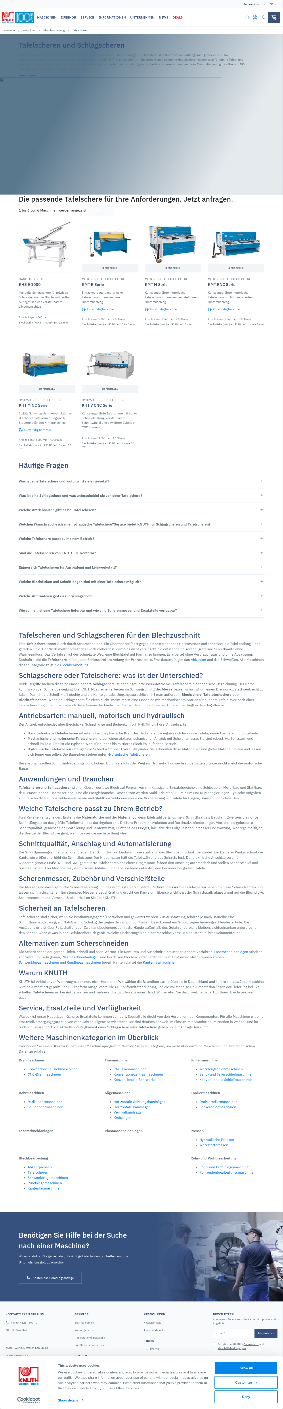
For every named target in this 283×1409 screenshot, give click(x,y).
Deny (246, 1397)
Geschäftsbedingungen (232, 1348)
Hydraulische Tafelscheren (128, 754)
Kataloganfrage (152, 1322)
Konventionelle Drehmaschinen (53, 1069)
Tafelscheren (38, 1172)
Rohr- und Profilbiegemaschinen (224, 1167)
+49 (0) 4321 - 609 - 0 (24, 1322)
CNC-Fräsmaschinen (130, 1069)
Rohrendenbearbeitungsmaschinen (227, 1172)
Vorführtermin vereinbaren (90, 1345)
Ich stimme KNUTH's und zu (241, 1346)
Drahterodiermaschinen (218, 1101)
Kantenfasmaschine (159, 962)
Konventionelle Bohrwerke (135, 1079)
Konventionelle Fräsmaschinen (138, 1074)
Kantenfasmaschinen (44, 1188)
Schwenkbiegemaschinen (39, 962)
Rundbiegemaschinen (84, 962)
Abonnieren (266, 1333)
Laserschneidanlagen (231, 951)
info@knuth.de (20, 1330)
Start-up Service (84, 1322)
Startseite (9, 30)
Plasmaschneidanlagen (80, 957)
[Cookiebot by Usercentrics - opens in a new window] (28, 1400)
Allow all (246, 1368)
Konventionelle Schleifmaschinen (225, 1079)
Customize (243, 1382)
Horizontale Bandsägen (132, 1107)
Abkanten (198, 659)
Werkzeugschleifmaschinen (221, 1069)
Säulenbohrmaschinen (45, 1107)
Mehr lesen (27, 75)
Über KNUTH (151, 1349)
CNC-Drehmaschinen (44, 1074)
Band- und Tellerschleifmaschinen (226, 1074)
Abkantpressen (40, 1167)
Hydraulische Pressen (216, 1139)
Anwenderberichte (155, 1330)
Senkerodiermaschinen (217, 1107)
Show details (68, 1400)
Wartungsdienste (85, 1330)
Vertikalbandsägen (128, 1112)
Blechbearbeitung (54, 30)
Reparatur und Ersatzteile (90, 1337)
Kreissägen (122, 1117)
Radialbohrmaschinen (45, 1101)
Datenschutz (251, 1344)
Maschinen (29, 30)
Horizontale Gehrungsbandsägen (140, 1101)
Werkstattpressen (213, 1145)
